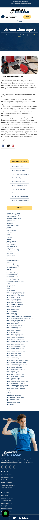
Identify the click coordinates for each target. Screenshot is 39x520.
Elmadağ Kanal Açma (7, 506)
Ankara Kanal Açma (12, 311)
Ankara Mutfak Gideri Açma (14, 380)
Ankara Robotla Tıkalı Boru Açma (15, 348)
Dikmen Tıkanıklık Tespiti (18, 170)
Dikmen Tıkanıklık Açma (18, 181)
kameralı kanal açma (12, 276)
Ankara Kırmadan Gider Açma (14, 325)
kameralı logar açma (12, 278)
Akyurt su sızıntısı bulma (13, 402)
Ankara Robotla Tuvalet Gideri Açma (16, 362)
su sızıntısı (10, 283)
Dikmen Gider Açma (17, 178)
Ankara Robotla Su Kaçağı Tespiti (15, 294)
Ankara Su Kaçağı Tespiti (13, 306)
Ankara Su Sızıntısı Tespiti (14, 301)
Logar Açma (10, 248)
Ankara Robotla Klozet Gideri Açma (16, 357)
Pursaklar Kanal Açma (7, 498)
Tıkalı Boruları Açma (12, 246)
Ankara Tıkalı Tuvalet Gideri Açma (16, 358)
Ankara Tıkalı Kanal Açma (13, 322)
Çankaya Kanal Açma (7, 479)
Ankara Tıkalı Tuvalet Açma (14, 355)
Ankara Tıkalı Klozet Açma (14, 353)
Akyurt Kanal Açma (6, 500)
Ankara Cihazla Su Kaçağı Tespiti (15, 295)
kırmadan (9, 258)
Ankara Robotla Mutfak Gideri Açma (16, 383)
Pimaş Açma (10, 223)
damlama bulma (11, 285)
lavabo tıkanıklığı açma (13, 260)
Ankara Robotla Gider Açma (14, 327)
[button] (19, 21)
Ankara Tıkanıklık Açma (13, 309)
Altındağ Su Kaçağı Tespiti (14, 395)
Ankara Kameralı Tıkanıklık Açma (15, 337)
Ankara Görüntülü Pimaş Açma (15, 315)
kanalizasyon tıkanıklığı (13, 250)
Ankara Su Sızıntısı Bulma (14, 299)
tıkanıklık (9, 236)
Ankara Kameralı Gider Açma (14, 329)
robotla (8, 257)
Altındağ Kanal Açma (6, 487)
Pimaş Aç (9, 239)
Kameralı (9, 269)
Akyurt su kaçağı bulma (13, 399)
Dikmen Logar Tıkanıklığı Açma (20, 196)
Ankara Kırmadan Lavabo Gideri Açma (17, 343)
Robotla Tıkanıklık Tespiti (13, 213)
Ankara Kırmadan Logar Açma (14, 365)
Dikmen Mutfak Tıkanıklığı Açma (20, 200)
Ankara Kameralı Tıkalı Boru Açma (16, 351)
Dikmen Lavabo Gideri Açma (19, 185)
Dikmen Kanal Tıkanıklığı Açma (20, 174)
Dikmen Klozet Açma (17, 193)
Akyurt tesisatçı (11, 404)
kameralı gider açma (12, 274)
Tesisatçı (9, 227)
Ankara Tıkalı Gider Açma (13, 323)
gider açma (6, 140)
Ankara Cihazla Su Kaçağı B (14, 378)
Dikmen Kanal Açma (21, 34)
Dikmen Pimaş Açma (17, 166)
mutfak (8, 390)
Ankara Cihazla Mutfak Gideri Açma (16, 388)
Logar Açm (9, 232)
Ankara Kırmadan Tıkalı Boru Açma (16, 346)
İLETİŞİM (27, 17)
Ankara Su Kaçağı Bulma (13, 297)
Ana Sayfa (9, 34)
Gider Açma (10, 222)
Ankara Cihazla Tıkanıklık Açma (15, 339)
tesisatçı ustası (11, 290)
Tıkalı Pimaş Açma (12, 243)
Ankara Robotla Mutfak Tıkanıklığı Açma (17, 385)
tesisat (8, 234)
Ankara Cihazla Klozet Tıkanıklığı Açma (17, 360)
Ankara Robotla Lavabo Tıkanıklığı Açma (17, 341)
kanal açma (10, 394)
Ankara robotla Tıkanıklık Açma (15, 334)
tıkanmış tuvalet (11, 255)
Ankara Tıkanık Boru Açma (14, 350)
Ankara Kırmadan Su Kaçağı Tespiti (16, 292)
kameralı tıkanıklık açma (13, 272)
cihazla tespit (10, 287)
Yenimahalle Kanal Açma (7, 485)
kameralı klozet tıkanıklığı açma (15, 281)
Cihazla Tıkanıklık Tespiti (13, 215)
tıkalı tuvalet (10, 253)
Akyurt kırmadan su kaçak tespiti (15, 397)
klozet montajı (10, 264)
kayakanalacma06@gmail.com (20, 1)
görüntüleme (10, 271)
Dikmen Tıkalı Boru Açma (18, 189)
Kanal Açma (4, 495)
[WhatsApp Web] (5, 513)
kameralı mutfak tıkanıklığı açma (15, 280)
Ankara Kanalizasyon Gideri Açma (15, 320)
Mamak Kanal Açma (6, 482)
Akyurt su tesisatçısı (12, 401)
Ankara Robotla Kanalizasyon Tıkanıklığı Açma (19, 316)
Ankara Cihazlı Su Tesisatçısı (14, 302)
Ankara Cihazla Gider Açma (14, 330)
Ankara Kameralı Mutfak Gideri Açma (16, 387)
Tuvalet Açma (10, 229)
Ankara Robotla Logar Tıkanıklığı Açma (17, 364)
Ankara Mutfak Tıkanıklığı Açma (15, 344)
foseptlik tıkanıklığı (12, 267)
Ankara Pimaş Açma (12, 313)
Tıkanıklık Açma (11, 220)
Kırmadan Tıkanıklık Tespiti (14, 218)
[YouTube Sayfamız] (20, 5)
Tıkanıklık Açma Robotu (13, 225)
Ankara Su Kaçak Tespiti (13, 372)
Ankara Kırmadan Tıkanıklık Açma (16, 336)
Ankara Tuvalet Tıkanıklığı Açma (15, 374)
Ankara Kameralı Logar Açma (14, 367)
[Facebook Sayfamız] (18, 5)
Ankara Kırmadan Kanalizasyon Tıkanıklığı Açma (19, 318)
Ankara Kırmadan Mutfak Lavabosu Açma (17, 381)
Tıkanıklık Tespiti (11, 230)
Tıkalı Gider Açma (11, 244)
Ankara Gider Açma (12, 308)
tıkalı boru (9, 262)
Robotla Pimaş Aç (11, 241)
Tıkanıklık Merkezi (11, 216)
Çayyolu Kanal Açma (6, 508)
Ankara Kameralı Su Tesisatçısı (15, 304)
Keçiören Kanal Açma (7, 477)
